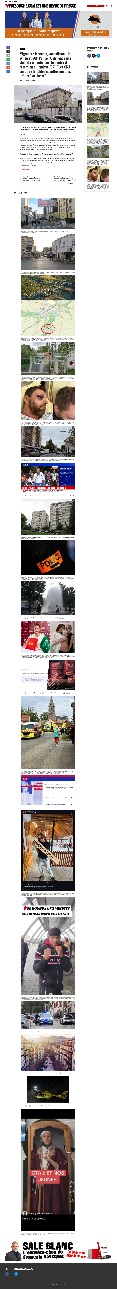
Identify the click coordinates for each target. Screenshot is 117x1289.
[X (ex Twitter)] (94, 56)
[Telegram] (98, 56)
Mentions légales (63, 1285)
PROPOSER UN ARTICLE (11, 2)
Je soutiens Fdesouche (95, 6)
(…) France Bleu (25, 169)
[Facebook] (89, 56)
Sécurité (22, 48)
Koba (21, 80)
